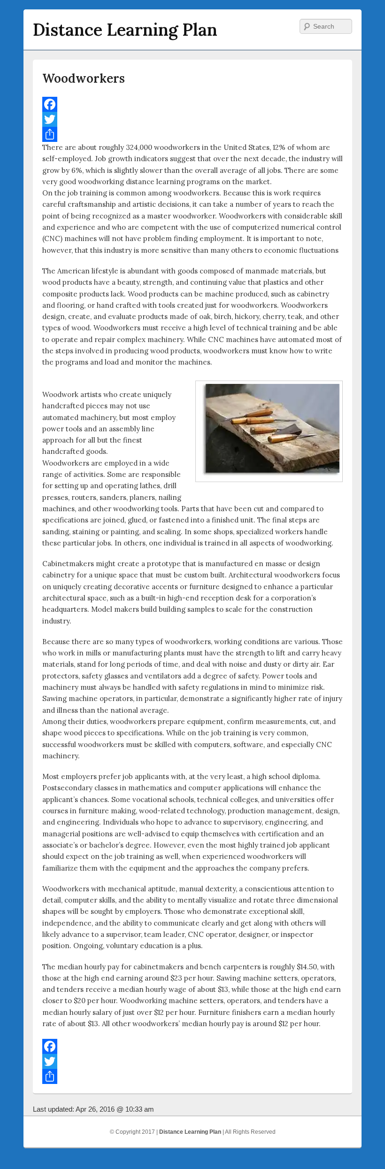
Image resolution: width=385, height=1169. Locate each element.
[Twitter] (192, 119)
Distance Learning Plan (125, 29)
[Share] (192, 134)
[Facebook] (192, 104)
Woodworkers (83, 78)
